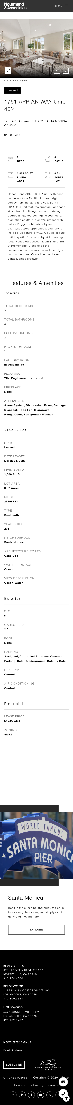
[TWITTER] (49, 1095)
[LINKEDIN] (22, 1095)
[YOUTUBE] (40, 1095)
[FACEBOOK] (31, 1095)
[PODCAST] (4, 1095)
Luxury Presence (46, 1085)
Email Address (12, 1050)
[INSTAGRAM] (13, 1095)
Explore (36, 929)
